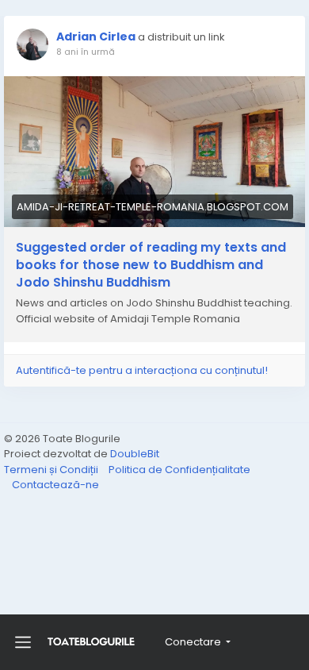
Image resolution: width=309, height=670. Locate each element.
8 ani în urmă (85, 51)
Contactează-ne (55, 484)
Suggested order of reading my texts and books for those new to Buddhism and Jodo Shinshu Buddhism (151, 265)
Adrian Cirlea (95, 36)
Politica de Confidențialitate (179, 469)
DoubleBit (134, 453)
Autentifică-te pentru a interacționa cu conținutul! (142, 370)
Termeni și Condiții (52, 469)
